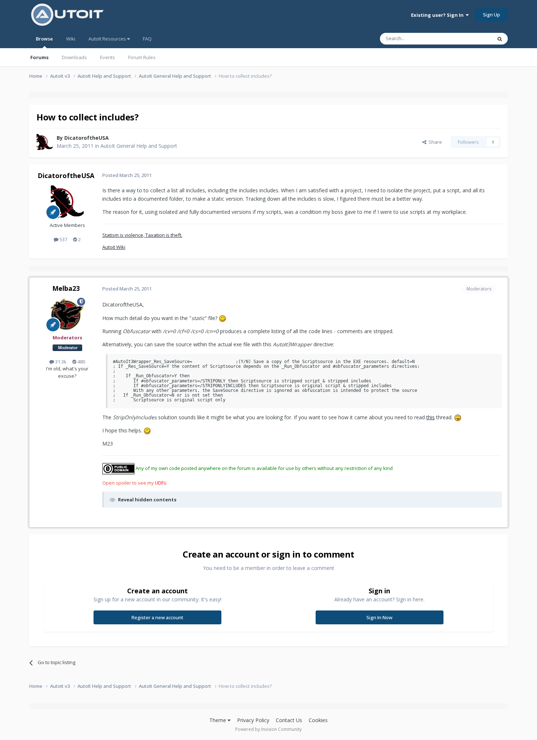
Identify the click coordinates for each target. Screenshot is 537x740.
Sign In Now (379, 617)
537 (62, 239)
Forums (39, 57)
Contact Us (289, 720)
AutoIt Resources (107, 38)
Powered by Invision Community (268, 729)
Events (107, 57)
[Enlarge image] (222, 318)
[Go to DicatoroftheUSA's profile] (45, 142)
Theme (218, 720)
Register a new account (157, 617)
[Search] (500, 39)
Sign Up (491, 14)
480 (80, 361)
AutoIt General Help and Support (138, 145)
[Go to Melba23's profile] (67, 314)
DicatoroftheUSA (86, 137)
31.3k (60, 361)
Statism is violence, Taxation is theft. (142, 235)
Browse (44, 38)
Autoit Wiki (113, 247)
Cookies (318, 720)
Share (434, 142)
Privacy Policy (253, 720)
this (430, 417)
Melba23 (66, 288)
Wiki (70, 38)
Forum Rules (142, 57)
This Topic (471, 38)
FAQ (147, 38)
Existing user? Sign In (438, 15)
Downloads (74, 57)
